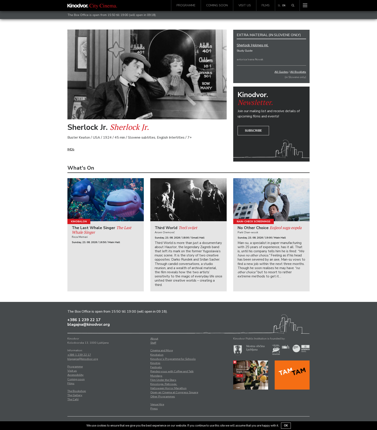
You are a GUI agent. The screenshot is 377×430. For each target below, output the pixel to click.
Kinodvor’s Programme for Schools (173, 359)
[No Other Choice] (271, 199)
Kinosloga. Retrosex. (163, 384)
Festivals (156, 367)
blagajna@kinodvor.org (88, 324)
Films (266, 5)
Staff (153, 343)
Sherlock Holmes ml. (253, 45)
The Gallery (74, 395)
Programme (186, 5)
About (154, 339)
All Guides (281, 72)
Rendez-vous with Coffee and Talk (172, 371)
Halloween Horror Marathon (168, 388)
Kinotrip (155, 363)
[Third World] (188, 199)
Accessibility (75, 375)
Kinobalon (79, 221)
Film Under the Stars (163, 380)
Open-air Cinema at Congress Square (174, 392)
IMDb (70, 149)
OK (286, 426)
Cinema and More (161, 350)
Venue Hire (157, 404)
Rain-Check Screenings (253, 221)
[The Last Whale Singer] (105, 199)
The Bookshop (76, 391)
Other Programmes (162, 397)
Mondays (156, 376)
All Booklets (298, 72)
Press (154, 409)
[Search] (293, 5)
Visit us (244, 5)
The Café (73, 399)
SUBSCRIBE (253, 131)
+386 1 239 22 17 (84, 319)
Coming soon (217, 5)
